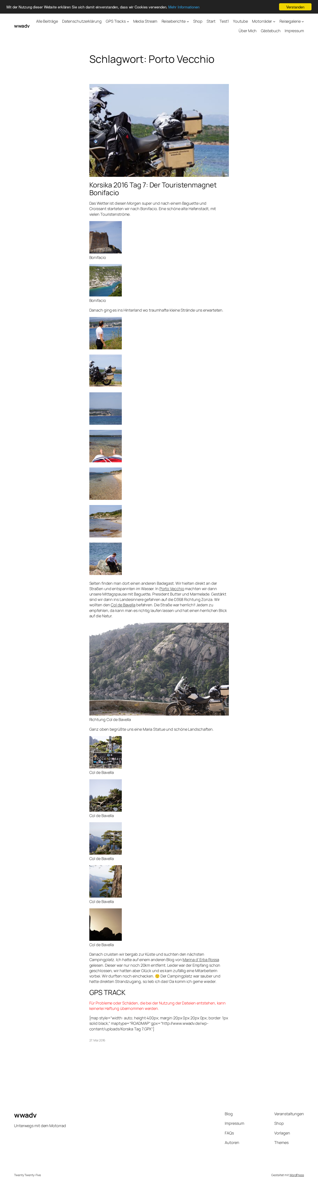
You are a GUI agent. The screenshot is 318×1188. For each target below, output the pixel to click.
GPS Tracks (116, 21)
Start (211, 21)
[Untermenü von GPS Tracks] (128, 21)
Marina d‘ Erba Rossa (201, 959)
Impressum (294, 30)
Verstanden (295, 7)
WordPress (296, 1175)
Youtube (240, 21)
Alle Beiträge (47, 21)
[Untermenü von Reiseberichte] (188, 21)
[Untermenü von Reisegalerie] (303, 21)
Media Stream (145, 21)
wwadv (22, 26)
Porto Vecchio (171, 588)
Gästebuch (271, 30)
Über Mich (248, 30)
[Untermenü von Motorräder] (274, 21)
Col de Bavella (123, 604)
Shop (198, 21)
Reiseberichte (174, 21)
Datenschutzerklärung (82, 21)
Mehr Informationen (183, 7)
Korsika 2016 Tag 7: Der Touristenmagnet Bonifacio (153, 188)
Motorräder (262, 21)
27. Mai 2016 (97, 1040)
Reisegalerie (290, 21)
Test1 (224, 21)
